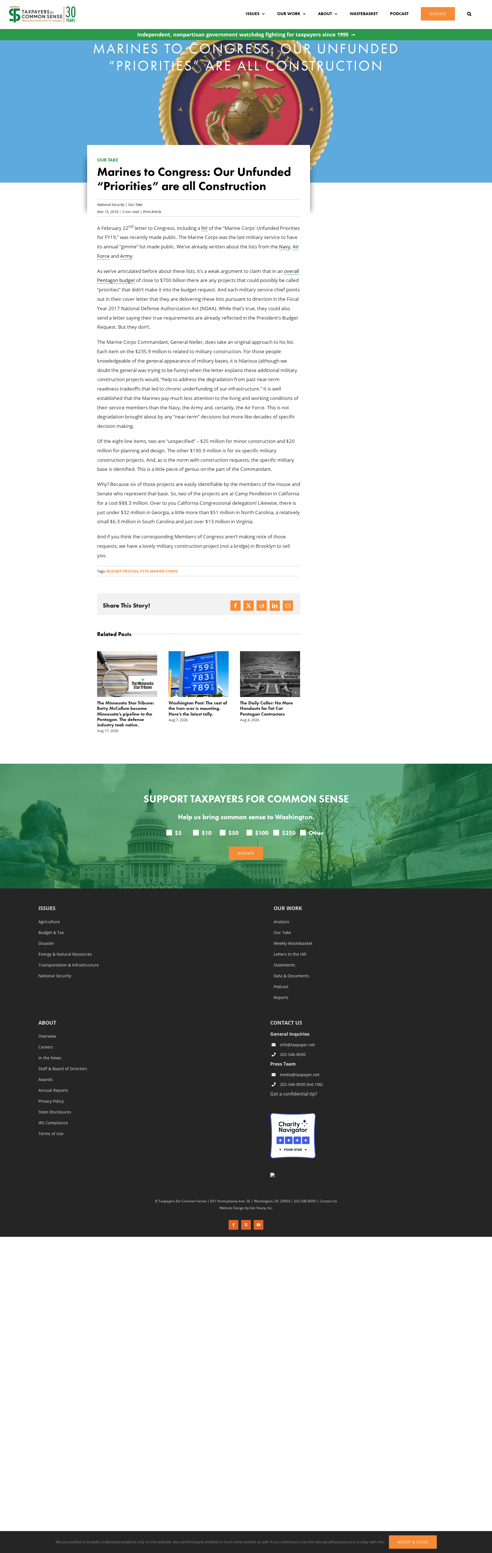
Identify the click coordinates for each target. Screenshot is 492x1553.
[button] (469, 14)
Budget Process (122, 571)
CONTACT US (286, 1011)
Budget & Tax (51, 921)
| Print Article (150, 211)
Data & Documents (291, 965)
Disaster (46, 932)
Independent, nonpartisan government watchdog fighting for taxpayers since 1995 (242, 34)
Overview (47, 1025)
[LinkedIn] (274, 605)
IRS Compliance (53, 1112)
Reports (281, 986)
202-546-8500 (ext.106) (301, 1073)
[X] (248, 605)
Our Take (135, 204)
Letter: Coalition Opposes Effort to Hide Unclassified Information (266, 708)
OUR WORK (288, 898)
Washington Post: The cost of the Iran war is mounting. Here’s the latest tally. (126, 708)
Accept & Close (413, 1542)
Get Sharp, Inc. (261, 1197)
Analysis (281, 911)
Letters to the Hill (290, 943)
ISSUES (47, 898)
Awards (45, 1068)
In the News (49, 1047)
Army (126, 256)
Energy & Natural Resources (65, 943)
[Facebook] (235, 605)
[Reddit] (261, 605)
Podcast (281, 975)
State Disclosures (54, 1101)
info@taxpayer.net (297, 1034)
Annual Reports (53, 1079)
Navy (284, 246)
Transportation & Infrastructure (68, 954)
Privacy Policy (51, 1090)
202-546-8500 (293, 1043)
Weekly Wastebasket (293, 932)
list (204, 227)
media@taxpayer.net (299, 1064)
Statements (284, 954)
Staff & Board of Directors (62, 1057)
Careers (45, 1036)
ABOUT (47, 1012)
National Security (110, 204)
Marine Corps (164, 571)
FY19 (144, 571)
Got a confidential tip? (293, 1083)
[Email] (287, 605)
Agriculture (49, 911)
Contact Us (328, 1190)
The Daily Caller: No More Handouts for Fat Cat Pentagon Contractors (195, 708)
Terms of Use (50, 1122)
